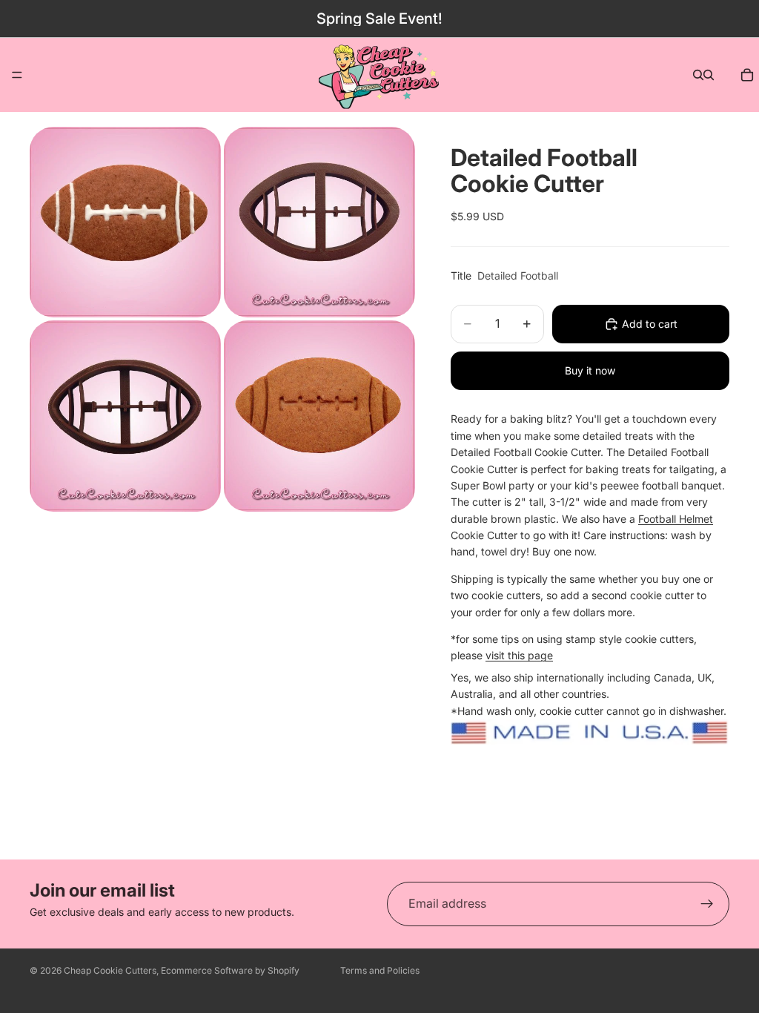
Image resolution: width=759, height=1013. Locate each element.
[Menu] (17, 75)
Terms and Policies (380, 970)
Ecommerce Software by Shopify (230, 970)
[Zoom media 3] (125, 415)
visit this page (519, 655)
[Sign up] (707, 904)
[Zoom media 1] (125, 222)
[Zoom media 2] (319, 222)
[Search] (698, 75)
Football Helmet (675, 518)
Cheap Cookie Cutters (110, 970)
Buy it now (590, 370)
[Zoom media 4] (319, 415)
